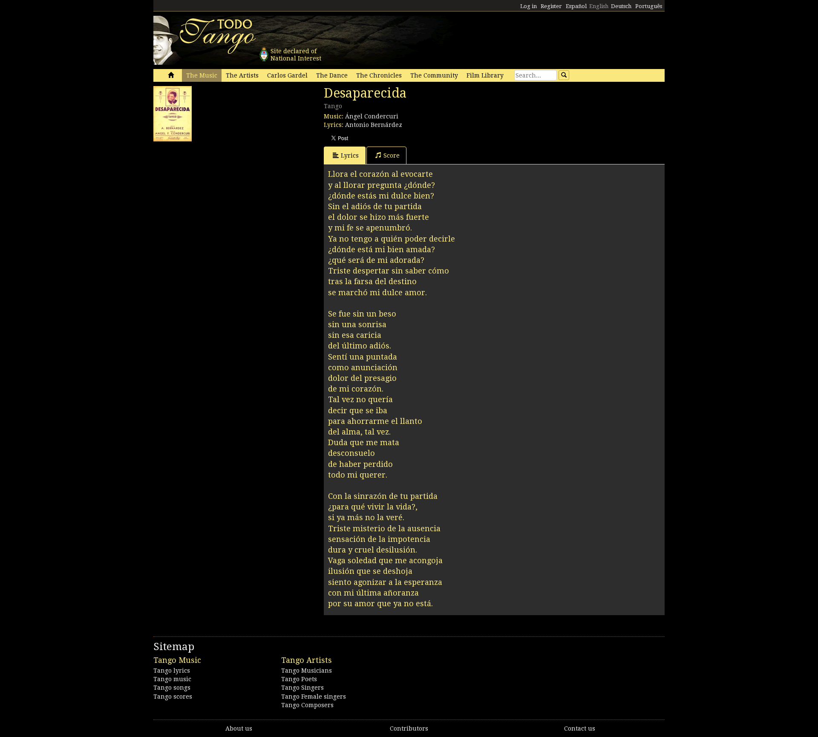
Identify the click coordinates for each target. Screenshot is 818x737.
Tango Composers (307, 705)
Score (391, 155)
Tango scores (172, 696)
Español (576, 6)
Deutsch (621, 6)
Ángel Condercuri (371, 116)
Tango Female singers (313, 696)
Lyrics (350, 155)
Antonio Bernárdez (373, 124)
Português (648, 6)
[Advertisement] (217, 199)
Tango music (172, 679)
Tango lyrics (171, 670)
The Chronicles (379, 75)
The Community (434, 75)
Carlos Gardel (287, 75)
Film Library (485, 75)
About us (238, 728)
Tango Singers (302, 687)
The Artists (242, 75)
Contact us (579, 728)
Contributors (409, 728)
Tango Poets (299, 679)
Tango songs (171, 687)
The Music (201, 75)
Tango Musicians (306, 670)
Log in (528, 6)
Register (551, 6)
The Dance (332, 75)
